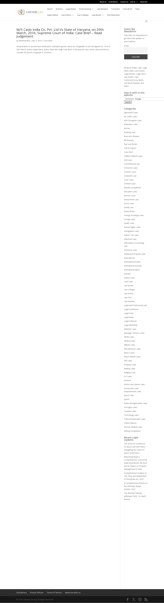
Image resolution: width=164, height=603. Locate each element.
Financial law (129, 211)
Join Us (133, 2)
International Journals (133, 266)
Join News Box (113, 15)
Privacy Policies (36, 592)
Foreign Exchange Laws (134, 215)
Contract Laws (130, 172)
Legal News (71, 9)
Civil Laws (128, 160)
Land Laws (128, 281)
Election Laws (129, 195)
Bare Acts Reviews (131, 136)
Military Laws (129, 345)
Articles (59, 9)
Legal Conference (131, 309)
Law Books (96, 15)
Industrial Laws (130, 239)
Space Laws (129, 395)
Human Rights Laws (132, 227)
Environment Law (131, 199)
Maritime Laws (130, 329)
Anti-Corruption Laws (133, 120)
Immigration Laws (131, 231)
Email (126, 46)
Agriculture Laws (131, 112)
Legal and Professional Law (135, 305)
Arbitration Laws (131, 124)
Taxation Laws (130, 411)
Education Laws (130, 191)
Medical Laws (129, 341)
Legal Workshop (130, 325)
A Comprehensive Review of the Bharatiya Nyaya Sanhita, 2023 (135, 486)
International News (132, 270)
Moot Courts (129, 353)
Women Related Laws (133, 427)
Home (49, 9)
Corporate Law (130, 176)
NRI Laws (128, 360)
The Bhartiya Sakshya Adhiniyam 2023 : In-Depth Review (135, 496)
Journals (127, 273)
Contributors (113, 2)
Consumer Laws (130, 168)
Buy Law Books (130, 144)
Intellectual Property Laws (135, 254)
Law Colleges (83, 15)
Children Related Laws (133, 156)
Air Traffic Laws (130, 116)
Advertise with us (72, 592)
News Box (144, 2)
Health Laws (129, 223)
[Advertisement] (136, 543)
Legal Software (130, 321)
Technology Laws (131, 415)
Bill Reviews (129, 140)
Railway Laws (129, 368)
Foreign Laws (129, 219)
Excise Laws (129, 203)
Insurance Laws (130, 250)
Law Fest (128, 297)
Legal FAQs (129, 313)
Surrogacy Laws (130, 407)
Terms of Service (54, 592)
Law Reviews (102, 9)
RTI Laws (128, 376)
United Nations (130, 423)
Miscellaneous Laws (132, 349)
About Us (103, 2)
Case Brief (127, 9)
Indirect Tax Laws (131, 235)
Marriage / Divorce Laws (134, 333)
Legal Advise (52, 15)
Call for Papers (130, 148)
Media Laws (129, 337)
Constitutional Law (132, 164)
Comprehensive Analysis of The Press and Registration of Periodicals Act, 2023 (135, 476)
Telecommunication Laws (134, 419)
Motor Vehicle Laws (132, 356)
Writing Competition (132, 431)
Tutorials (115, 9)
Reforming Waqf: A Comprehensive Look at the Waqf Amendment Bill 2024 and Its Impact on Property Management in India (135, 463)
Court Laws (129, 180)
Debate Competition (132, 187)
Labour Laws (129, 277)
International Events (132, 262)
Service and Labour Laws (134, 384)
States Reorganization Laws (135, 403)
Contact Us (124, 2)
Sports (126, 399)
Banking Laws (130, 132)
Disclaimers (21, 592)
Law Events (66, 15)
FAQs (137, 9)
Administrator (24, 40)
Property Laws (130, 364)
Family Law (128, 207)
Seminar (127, 380)
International (85, 9)
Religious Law (129, 372)
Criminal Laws (130, 183)
